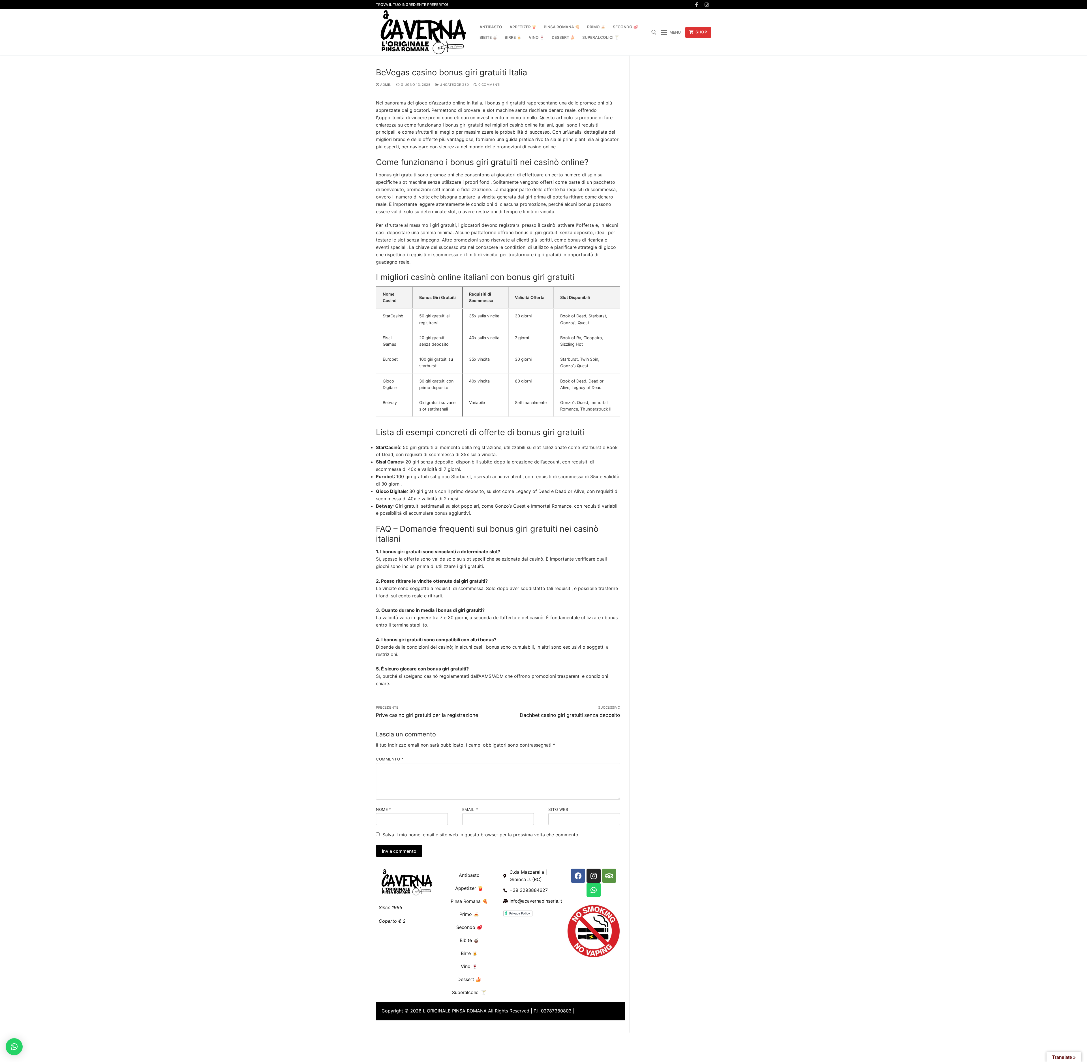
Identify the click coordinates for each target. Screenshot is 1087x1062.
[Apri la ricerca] (653, 32)
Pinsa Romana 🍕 (469, 901)
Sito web (558, 809)
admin (385, 85)
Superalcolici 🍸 (469, 992)
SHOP (701, 32)
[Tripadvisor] (609, 876)
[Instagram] (706, 4)
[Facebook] (696, 4)
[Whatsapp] (594, 890)
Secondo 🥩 (469, 927)
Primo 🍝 (469, 914)
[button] (14, 1046)
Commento (389, 759)
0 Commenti (488, 85)
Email (470, 809)
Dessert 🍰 (469, 979)
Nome (383, 809)
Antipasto (469, 875)
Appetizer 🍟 (469, 888)
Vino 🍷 (469, 966)
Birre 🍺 (469, 953)
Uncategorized (454, 85)
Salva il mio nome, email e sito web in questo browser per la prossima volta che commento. (480, 834)
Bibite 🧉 (469, 940)
